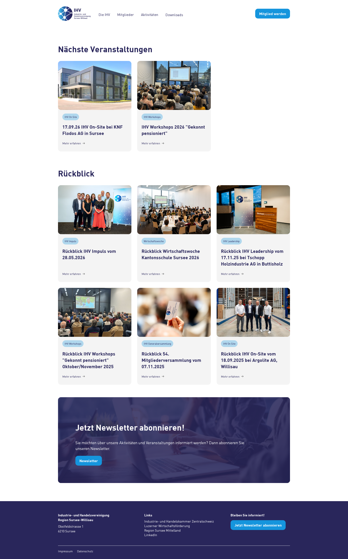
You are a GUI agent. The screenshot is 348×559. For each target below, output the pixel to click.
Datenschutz (85, 551)
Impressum (65, 551)
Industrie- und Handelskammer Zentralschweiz (179, 521)
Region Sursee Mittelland (162, 530)
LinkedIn (150, 535)
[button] (108, 15)
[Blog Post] (94, 85)
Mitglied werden (272, 13)
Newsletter (88, 461)
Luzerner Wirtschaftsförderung (167, 526)
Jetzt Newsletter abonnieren (258, 525)
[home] (76, 13)
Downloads (174, 14)
